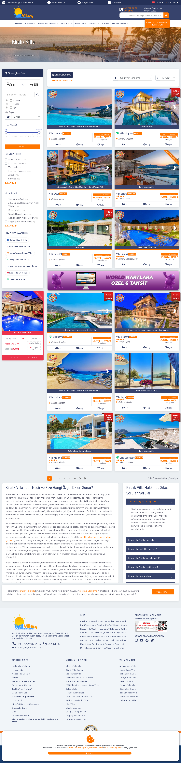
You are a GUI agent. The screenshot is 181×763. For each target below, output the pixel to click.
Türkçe (158, 2)
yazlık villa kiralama (88, 591)
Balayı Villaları (16, 210)
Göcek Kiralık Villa (127, 689)
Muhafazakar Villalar (75, 693)
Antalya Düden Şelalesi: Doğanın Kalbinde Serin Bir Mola (106, 640)
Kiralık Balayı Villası (18, 273)
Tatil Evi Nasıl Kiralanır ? (22, 689)
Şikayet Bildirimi (19, 708)
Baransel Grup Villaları (23, 696)
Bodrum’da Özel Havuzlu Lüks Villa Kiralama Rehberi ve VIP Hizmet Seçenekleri (116, 629)
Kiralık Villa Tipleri (47, 23)
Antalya (16, 100)
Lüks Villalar (71, 704)
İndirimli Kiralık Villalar (19, 246)
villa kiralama (51, 636)
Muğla (16, 104)
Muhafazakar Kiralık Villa (21, 253)
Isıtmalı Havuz (17, 159)
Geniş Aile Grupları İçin (76, 712)
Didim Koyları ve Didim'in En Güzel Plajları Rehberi (103, 648)
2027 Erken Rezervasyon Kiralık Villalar (23, 205)
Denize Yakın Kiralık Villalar (23, 218)
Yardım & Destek (119, 23)
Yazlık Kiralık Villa (73, 674)
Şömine (14, 178)
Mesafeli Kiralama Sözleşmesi (25, 704)
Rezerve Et (33, 358)
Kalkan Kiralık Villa (18, 240)
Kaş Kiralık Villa (126, 681)
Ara (23, 147)
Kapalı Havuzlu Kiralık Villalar (23, 266)
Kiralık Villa (66, 23)
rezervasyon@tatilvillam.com (20, 2)
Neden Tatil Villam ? (21, 674)
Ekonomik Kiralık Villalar (76, 719)
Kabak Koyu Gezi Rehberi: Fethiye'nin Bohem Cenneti (105, 644)
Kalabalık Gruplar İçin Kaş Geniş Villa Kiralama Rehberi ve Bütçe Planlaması (114, 621)
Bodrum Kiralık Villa (128, 693)
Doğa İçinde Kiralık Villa (21, 221)
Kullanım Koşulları (113, 748)
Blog (14, 712)
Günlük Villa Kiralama (75, 670)
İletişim (105, 23)
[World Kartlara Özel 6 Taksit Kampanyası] (113, 280)
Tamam (91, 753)
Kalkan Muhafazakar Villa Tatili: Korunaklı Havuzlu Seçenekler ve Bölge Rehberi (116, 636)
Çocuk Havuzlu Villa (19, 214)
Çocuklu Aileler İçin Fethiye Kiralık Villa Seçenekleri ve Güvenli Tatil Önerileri (114, 633)
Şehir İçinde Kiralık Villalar (77, 700)
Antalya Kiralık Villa (127, 666)
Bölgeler (29, 23)
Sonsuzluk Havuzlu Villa (76, 681)
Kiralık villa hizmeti (21, 633)
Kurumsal (93, 23)
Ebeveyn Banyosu (19, 171)
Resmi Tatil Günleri (20, 715)
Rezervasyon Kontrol (21, 685)
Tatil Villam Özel (18, 199)
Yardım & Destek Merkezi (23, 681)
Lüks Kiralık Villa (17, 279)
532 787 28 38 (130, 8)
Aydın (15, 107)
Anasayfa (17, 23)
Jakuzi (13, 175)
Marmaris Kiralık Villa (128, 696)
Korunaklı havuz (18, 163)
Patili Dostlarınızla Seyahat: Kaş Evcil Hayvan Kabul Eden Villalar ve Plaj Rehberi (116, 625)
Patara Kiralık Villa (127, 685)
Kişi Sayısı (9, 112)
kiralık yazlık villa (27, 591)
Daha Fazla (10, 183)
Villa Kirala (163, 592)
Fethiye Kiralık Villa (17, 260)
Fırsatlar (79, 23)
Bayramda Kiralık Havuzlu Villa (79, 677)
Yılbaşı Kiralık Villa (73, 666)
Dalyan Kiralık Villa (127, 700)
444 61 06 (128, 11)
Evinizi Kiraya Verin (20, 693)
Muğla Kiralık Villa (127, 670)
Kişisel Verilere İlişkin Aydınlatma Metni (85, 748)
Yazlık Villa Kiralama (21, 666)
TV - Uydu (15, 167)
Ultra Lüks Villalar (73, 708)
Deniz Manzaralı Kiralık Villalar (79, 696)
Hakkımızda (17, 670)
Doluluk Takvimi (102, 134)
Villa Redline (12, 358)
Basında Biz (17, 700)
